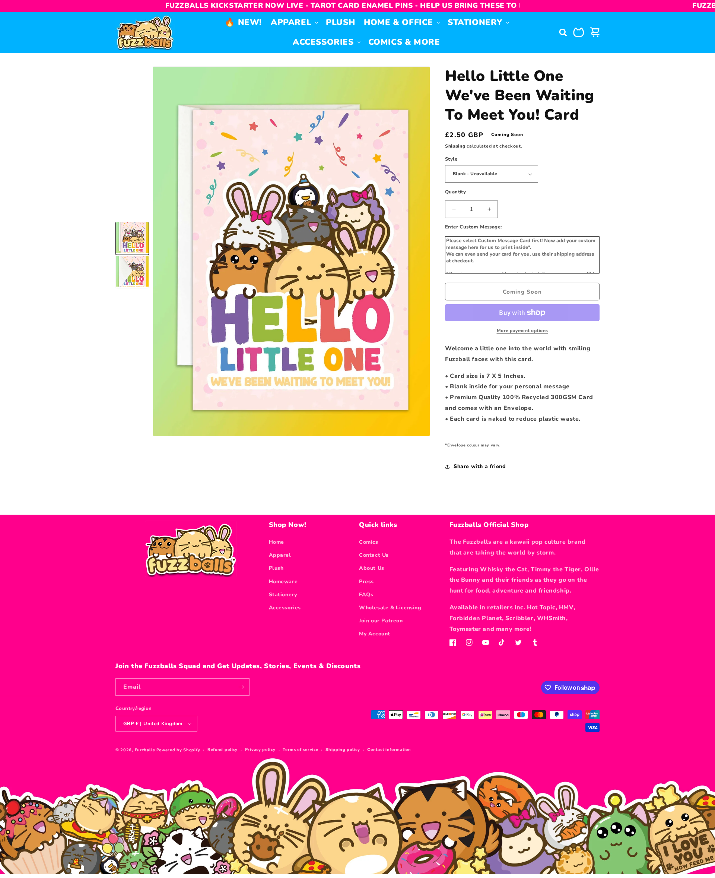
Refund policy (222, 749)
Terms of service (300, 749)
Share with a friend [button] (480, 466)
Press (366, 581)
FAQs (366, 594)
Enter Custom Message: (473, 227)
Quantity (455, 192)
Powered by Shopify (178, 750)
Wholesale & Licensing (390, 607)
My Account (374, 633)
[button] (293, 22)
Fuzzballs (145, 750)
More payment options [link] (522, 331)
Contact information (389, 749)
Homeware (283, 581)
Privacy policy (260, 749)
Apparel (280, 555)
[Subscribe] (241, 687)
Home (276, 542)
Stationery (283, 594)
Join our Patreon (381, 620)
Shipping (455, 146)
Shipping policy (342, 749)
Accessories (285, 607)
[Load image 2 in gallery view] (132, 272)
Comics (368, 542)
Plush (276, 568)
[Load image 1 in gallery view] (132, 238)
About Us (371, 568)
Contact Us (374, 555)
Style (451, 159)
